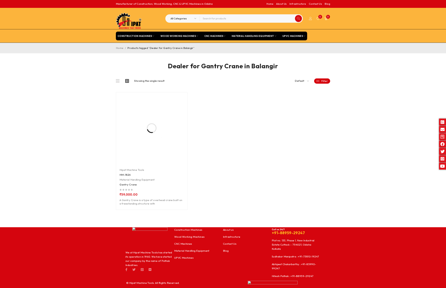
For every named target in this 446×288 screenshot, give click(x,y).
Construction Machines (188, 229)
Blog (327, 3)
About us (228, 229)
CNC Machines (183, 243)
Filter (324, 81)
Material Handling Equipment (137, 179)
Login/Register (310, 18)
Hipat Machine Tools (132, 170)
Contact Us (315, 3)
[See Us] (142, 269)
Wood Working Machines (189, 236)
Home (270, 3)
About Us (281, 3)
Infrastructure (298, 3)
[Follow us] (134, 269)
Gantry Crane (128, 184)
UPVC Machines (184, 257)
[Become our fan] (126, 269)
